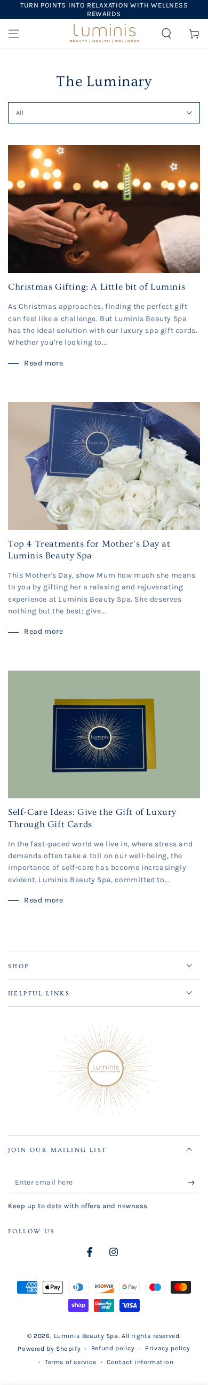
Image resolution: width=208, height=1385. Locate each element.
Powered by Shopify (49, 1348)
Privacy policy (167, 1348)
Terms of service (71, 1362)
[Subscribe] (194, 1182)
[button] (166, 34)
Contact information (140, 1362)
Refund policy (113, 1348)
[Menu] (14, 34)
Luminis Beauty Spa (86, 1336)
